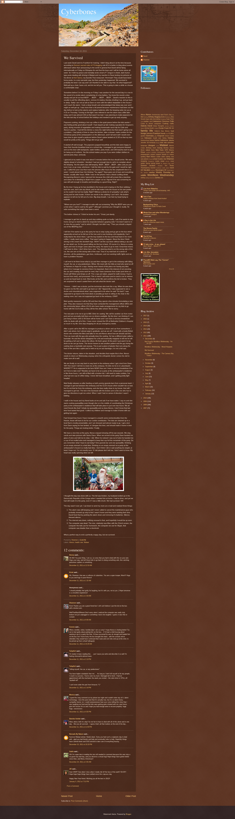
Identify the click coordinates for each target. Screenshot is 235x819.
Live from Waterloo (150, 189)
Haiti (142, 138)
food (172, 131)
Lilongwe (151, 145)
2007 (145, 408)
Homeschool (145, 140)
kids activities (169, 142)
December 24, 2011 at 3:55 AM (80, 762)
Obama (171, 150)
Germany (150, 136)
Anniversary (156, 114)
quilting (143, 156)
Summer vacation (148, 165)
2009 (145, 401)
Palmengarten (161, 152)
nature (148, 150)
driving (147, 128)
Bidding (146, 117)
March (147, 387)
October (148, 363)
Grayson (160, 136)
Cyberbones (78, 11)
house (152, 140)
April (147, 383)
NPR (166, 150)
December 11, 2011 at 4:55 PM (80, 712)
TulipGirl (72, 651)
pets (172, 152)
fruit (167, 133)
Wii (173, 172)
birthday (151, 117)
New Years (160, 150)
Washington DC (161, 170)
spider (143, 163)
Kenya (158, 142)
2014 (145, 326)
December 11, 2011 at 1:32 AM (80, 580)
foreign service (147, 133)
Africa (143, 115)
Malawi (86, 542)
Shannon (72, 603)
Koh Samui (78, 78)
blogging (157, 117)
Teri (166, 165)
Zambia (157, 178)
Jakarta (171, 140)
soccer (167, 161)
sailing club (170, 156)
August (148, 370)
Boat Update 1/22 (149, 264)
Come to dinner (147, 123)
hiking (164, 138)
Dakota (144, 126)
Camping (163, 119)
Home (99, 796)
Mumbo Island (169, 148)
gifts (155, 136)
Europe (161, 128)
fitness (167, 131)
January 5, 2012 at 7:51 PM (79, 781)
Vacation (146, 170)
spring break (155, 163)
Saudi (150, 159)
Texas (172, 165)
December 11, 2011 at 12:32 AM (80, 565)
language (144, 145)
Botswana (168, 117)
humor (157, 140)
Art (173, 114)
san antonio (145, 159)
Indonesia (164, 140)
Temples (160, 165)
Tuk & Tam (147, 197)
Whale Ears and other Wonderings (156, 212)
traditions (158, 168)
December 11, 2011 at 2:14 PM (80, 688)
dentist (167, 126)
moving (159, 148)
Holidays (171, 138)
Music (143, 150)
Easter (152, 128)
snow (162, 161)
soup (172, 161)
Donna (71, 555)
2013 (145, 329)
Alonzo (71, 542)
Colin (172, 121)
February (148, 390)
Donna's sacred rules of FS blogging (88, 65)
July (147, 373)
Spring (148, 163)
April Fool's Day (166, 114)
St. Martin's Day (165, 163)
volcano (153, 170)
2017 (145, 315)
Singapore (151, 161)
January (148, 394)
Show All (171, 269)
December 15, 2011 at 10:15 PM (80, 744)
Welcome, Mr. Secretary (151, 254)
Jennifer (143, 142)
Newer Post (67, 796)
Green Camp (169, 136)
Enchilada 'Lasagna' (150, 214)
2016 (145, 319)
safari (163, 156)
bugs (147, 119)
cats (150, 121)
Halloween (148, 138)
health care (79, 542)
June (147, 377)
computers (157, 123)
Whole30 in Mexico (149, 238)
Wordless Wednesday (160, 175)
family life (147, 130)
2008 (145, 405)
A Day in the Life (149, 220)
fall (173, 128)
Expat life (167, 128)
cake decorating (154, 119)
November (149, 360)
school (155, 159)
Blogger (128, 814)
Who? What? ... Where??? (152, 246)
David (145, 56)
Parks (168, 152)
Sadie (71, 751)
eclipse (156, 128)
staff (172, 163)
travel (172, 168)
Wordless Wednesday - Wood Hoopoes (158, 347)
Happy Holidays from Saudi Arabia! (155, 198)
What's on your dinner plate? (152, 230)
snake (157, 161)
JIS (148, 142)
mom (154, 148)
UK (142, 170)
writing (143, 177)
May (147, 380)
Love (157, 145)
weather (152, 172)
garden (143, 136)
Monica (72, 695)
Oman (143, 152)
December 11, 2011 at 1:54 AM (80, 596)
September (149, 367)
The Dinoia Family (150, 228)
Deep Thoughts (158, 126)
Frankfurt (156, 133)
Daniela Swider (75, 719)
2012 (145, 332)
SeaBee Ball (162, 159)
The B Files (147, 236)
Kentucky (152, 142)
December (149, 339)
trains (167, 168)
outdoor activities (151, 152)
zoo (162, 177)
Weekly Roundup (163, 172)
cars (142, 121)
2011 (145, 336)
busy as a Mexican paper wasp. (153, 222)
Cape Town (170, 119)
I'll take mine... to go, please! (154, 244)
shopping (144, 161)
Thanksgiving (145, 168)
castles (146, 121)
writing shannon (150, 177)
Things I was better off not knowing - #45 (156, 190)
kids (161, 142)
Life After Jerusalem (151, 252)
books (163, 117)
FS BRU (171, 133)
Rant (148, 157)
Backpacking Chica (150, 204)
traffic (163, 168)
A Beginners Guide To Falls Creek (154, 206)
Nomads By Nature (76, 734)
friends (163, 133)
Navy (153, 150)
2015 (145, 322)
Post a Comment (73, 786)
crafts (172, 123)
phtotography (145, 154)
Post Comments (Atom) (79, 801)
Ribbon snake (155, 156)
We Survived (149, 350)
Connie (72, 627)
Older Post (130, 796)
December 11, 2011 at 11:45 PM (80, 727)
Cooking (165, 123)
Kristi (71, 572)
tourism (153, 168)
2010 (145, 398)
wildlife (143, 175)
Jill (70, 769)
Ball (142, 117)
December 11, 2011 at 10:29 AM (80, 644)
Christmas (165, 121)
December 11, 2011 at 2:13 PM (80, 659)
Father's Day (159, 131)
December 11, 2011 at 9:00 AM (80, 620)
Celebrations (157, 121)
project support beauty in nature (162, 154)
